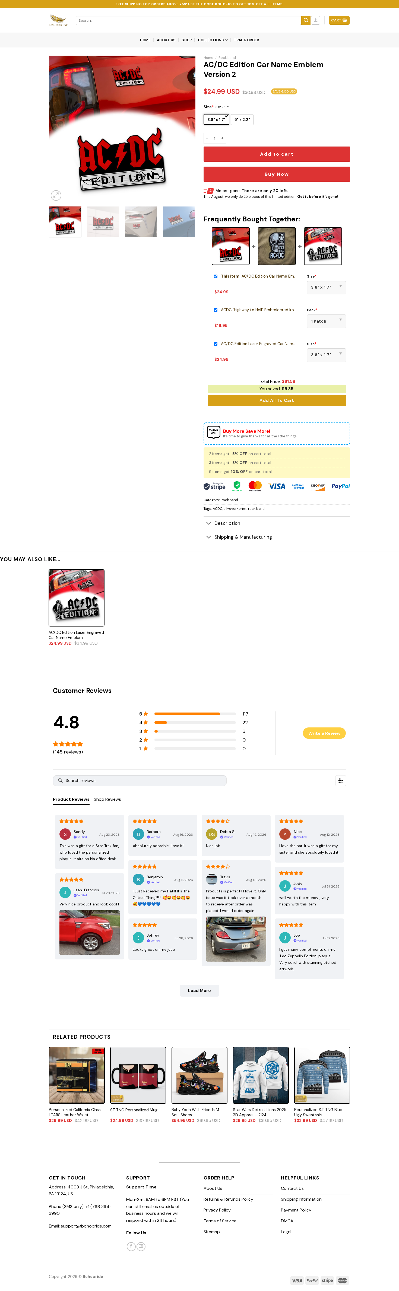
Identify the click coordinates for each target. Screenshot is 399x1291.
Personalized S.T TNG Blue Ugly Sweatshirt (318, 1112)
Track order (246, 40)
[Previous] (59, 129)
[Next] (186, 129)
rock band (256, 508)
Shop (187, 40)
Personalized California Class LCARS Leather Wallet (75, 1112)
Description (227, 523)
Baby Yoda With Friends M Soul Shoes (195, 1112)
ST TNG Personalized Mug (133, 1110)
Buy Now (277, 174)
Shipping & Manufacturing (243, 537)
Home (145, 40)
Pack (312, 310)
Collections (211, 40)
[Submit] (306, 20)
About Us (166, 40)
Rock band (227, 57)
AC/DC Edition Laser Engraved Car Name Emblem (259, 343)
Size (209, 106)
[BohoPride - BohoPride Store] (58, 20)
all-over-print (235, 508)
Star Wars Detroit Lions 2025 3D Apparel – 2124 (259, 1112)
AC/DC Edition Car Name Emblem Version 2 (259, 276)
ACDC (217, 508)
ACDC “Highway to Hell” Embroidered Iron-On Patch (259, 309)
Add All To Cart (276, 400)
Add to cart (277, 154)
